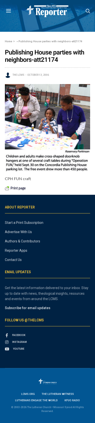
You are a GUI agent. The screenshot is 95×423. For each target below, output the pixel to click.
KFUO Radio (72, 400)
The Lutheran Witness (58, 394)
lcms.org (28, 394)
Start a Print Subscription (24, 223)
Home (8, 41)
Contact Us (13, 260)
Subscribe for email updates (27, 308)
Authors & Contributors (22, 241)
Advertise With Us (18, 232)
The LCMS (18, 75)
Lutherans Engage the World (36, 400)
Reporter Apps (16, 250)
